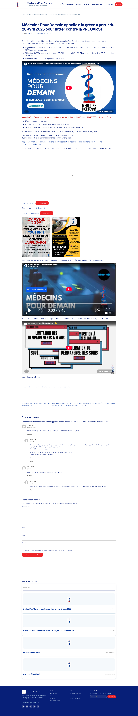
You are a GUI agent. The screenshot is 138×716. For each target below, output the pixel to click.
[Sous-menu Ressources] (90, 4)
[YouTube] (34, 706)
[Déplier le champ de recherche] (62, 4)
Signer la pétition (74, 696)
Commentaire (25, 506)
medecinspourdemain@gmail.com (30, 702)
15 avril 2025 (30, 425)
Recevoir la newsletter (76, 698)
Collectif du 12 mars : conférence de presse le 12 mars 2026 (47, 609)
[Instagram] (27, 706)
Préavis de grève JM (28, 203)
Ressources (53, 696)
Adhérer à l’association (76, 693)
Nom (23, 527)
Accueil (23, 14)
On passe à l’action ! (31, 674)
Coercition (25, 387)
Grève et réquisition (38, 33)
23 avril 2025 (33, 481)
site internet (40, 208)
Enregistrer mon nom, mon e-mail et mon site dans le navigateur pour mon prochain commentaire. (48, 550)
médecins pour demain (58, 387)
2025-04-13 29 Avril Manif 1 (30, 213)
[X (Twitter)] (30, 706)
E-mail (24, 535)
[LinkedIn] (38, 706)
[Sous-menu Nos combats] (73, 4)
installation (38, 387)
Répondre (29, 434)
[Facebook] (23, 706)
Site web (24, 543)
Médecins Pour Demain (39, 3)
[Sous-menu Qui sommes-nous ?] (103, 4)
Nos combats (53, 693)
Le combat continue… (32, 652)
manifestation (46, 387)
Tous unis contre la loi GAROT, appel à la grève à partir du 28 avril (36, 404)
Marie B (28, 33)
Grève (31, 387)
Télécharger (42, 203)
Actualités (28, 14)
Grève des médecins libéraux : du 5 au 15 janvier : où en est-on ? (49, 631)
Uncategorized (46, 33)
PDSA (74, 387)
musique (68, 387)
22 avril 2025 (30, 467)
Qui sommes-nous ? (55, 700)
